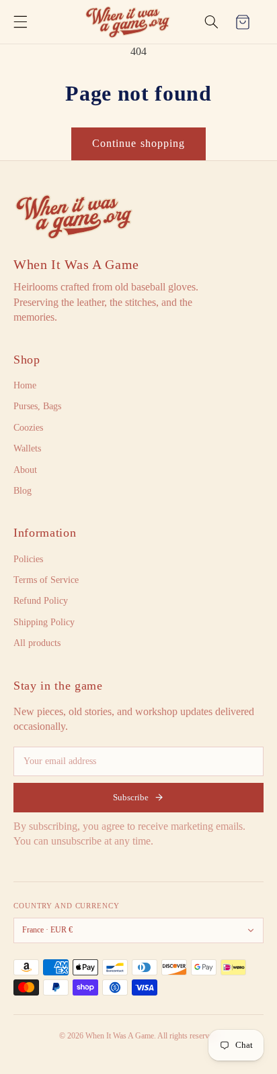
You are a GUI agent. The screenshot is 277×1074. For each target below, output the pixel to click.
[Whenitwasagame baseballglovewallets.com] (73, 216)
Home (24, 385)
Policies (28, 559)
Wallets (27, 448)
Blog (22, 491)
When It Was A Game (76, 264)
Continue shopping (138, 143)
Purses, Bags (37, 406)
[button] (20, 22)
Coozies (28, 428)
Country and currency (66, 906)
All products (37, 643)
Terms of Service (46, 580)
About (25, 470)
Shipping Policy (44, 622)
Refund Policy (40, 601)
